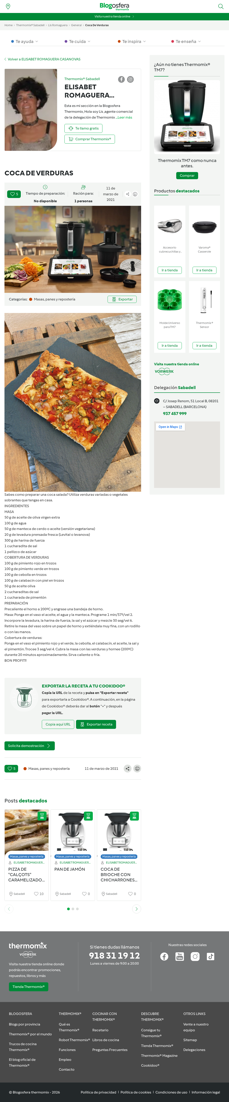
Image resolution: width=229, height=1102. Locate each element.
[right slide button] (136, 908)
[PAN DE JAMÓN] (73, 835)
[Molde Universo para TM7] (170, 300)
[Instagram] (195, 956)
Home (8, 25)
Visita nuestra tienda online (112, 16)
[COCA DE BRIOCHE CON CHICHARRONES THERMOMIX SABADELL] (119, 835)
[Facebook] (164, 956)
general (76, 25)
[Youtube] (180, 956)
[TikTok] (211, 956)
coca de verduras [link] (97, 25)
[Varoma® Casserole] (205, 224)
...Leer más (124, 117)
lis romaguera (58, 25)
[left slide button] (8, 908)
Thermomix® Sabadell (30, 25)
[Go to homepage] (114, 6)
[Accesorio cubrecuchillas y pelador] (170, 224)
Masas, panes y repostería (26, 856)
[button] (221, 6)
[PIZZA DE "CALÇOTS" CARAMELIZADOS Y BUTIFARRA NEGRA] (27, 835)
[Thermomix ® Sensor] (205, 300)
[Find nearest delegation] (8, 6)
